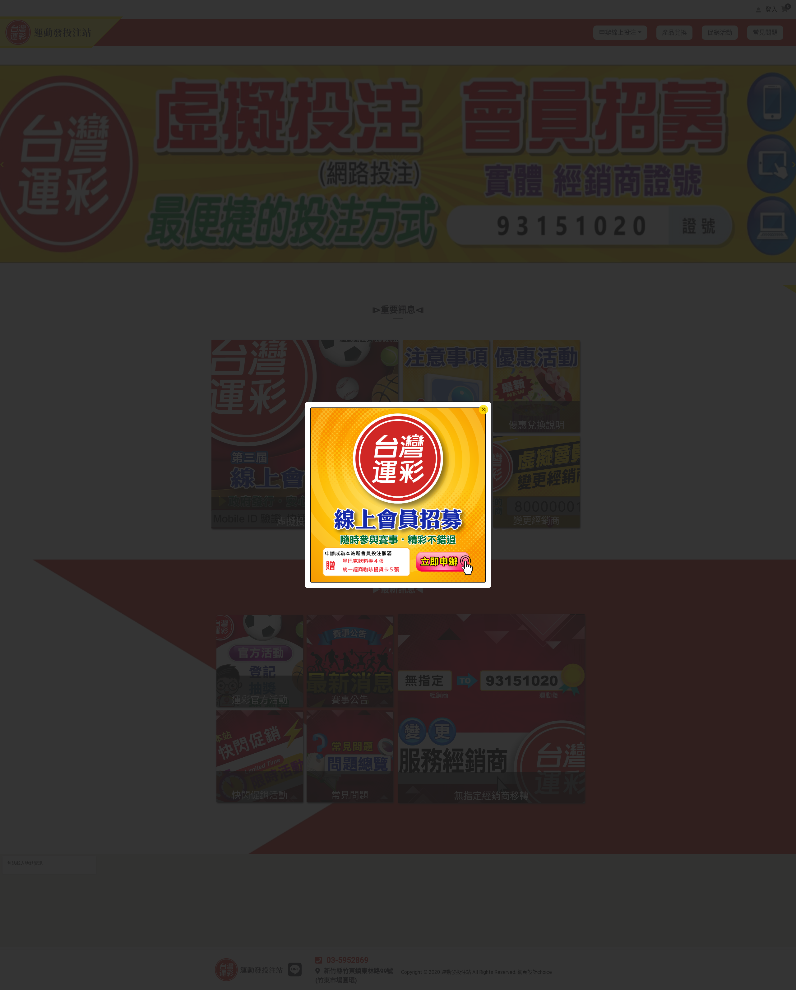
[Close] (483, 409)
